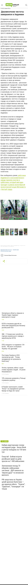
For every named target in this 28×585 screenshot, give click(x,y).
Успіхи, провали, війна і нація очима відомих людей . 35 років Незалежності (13, 370)
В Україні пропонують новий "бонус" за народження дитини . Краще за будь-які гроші (13, 389)
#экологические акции (6, 251)
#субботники (16, 249)
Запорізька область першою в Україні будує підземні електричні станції (13, 315)
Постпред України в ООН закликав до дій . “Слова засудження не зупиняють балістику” (11, 358)
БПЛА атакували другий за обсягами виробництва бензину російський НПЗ (13, 326)
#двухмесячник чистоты (6, 249)
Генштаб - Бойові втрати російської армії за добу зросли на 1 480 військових (13, 458)
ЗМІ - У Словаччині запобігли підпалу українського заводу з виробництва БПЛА (13, 336)
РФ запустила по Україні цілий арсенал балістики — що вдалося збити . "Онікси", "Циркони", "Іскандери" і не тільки (13, 484)
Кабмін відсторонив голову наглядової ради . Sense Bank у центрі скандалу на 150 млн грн (14, 448)
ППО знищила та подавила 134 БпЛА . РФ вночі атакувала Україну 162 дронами (13, 347)
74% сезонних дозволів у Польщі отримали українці (13, 379)
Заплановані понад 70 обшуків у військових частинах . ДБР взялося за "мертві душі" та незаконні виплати (13, 470)
